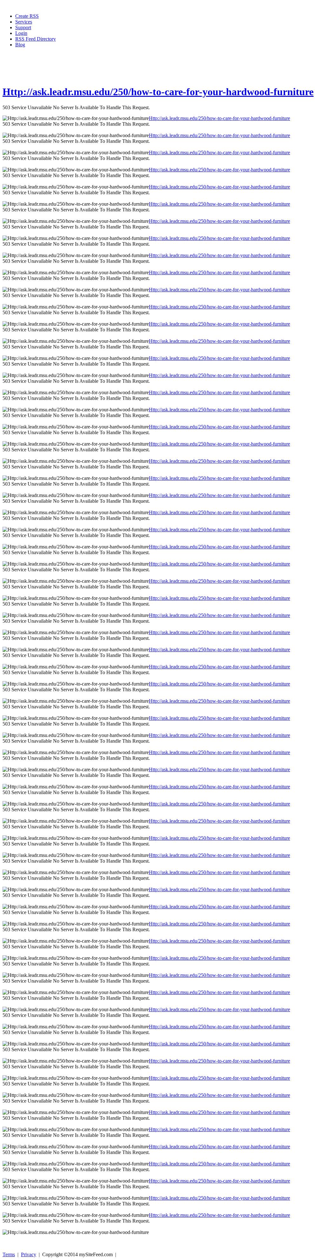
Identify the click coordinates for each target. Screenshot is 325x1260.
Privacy (28, 1254)
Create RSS (27, 16)
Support (23, 27)
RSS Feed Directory (35, 39)
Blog (20, 44)
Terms (9, 1254)
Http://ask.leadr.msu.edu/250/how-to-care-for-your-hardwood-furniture (158, 91)
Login (21, 33)
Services (23, 21)
